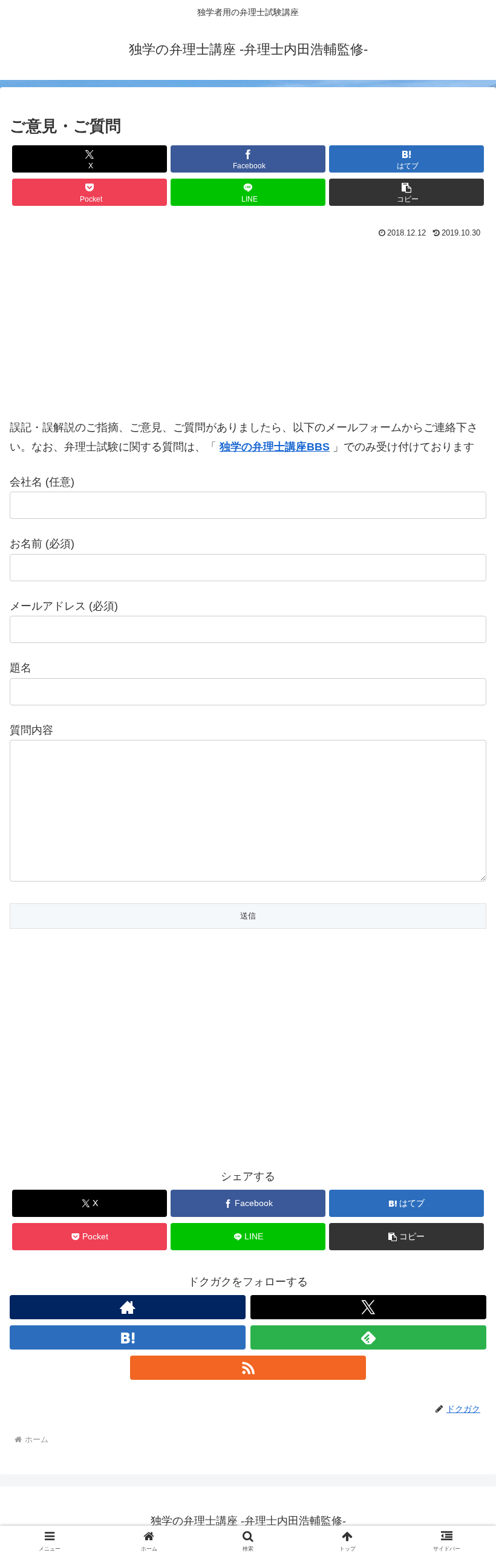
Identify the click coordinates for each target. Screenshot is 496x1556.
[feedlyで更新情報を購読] (368, 1337)
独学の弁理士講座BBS (275, 447)
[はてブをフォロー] (128, 1337)
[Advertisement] (248, 333)
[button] (406, 192)
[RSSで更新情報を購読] (248, 1368)
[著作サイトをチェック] (128, 1307)
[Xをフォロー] (368, 1307)
